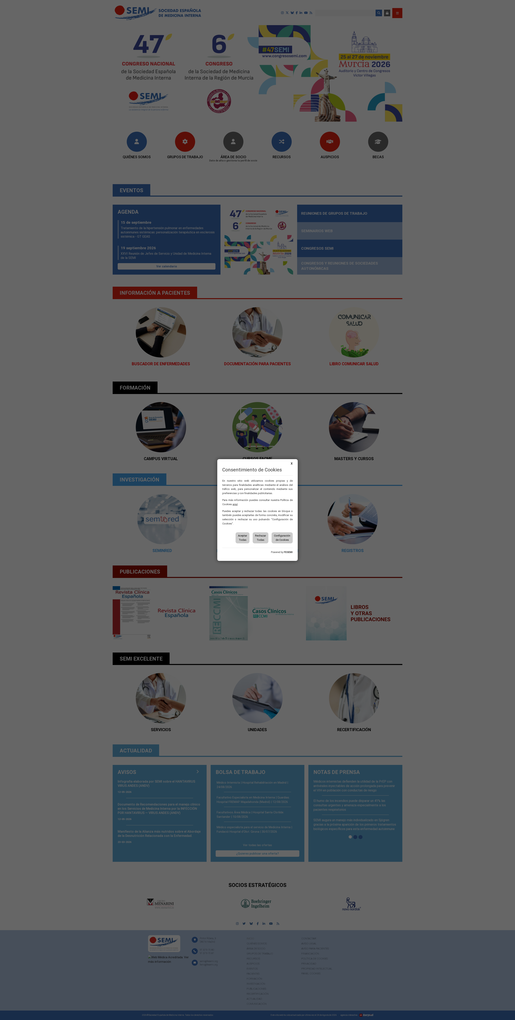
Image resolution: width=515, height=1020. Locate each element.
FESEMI (288, 552)
